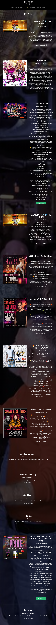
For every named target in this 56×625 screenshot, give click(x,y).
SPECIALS (22, 7)
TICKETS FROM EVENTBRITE (43, 583)
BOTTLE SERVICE (15, 7)
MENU (43, 7)
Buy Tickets (41, 203)
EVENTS (26, 7)
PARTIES (31, 7)
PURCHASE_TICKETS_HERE (40, 131)
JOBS (40, 7)
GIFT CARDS (36, 7)
